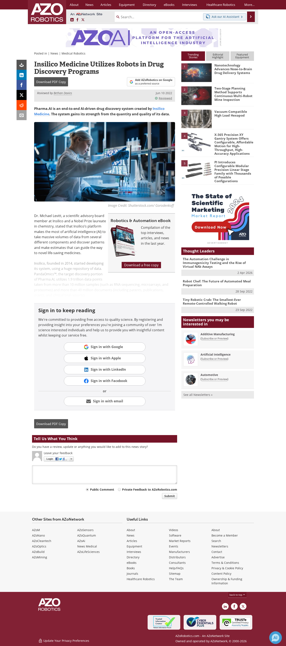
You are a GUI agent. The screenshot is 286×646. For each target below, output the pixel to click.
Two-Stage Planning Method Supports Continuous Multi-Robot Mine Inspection (233, 94)
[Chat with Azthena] (275, 637)
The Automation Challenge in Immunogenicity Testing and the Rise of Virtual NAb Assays (214, 263)
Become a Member (224, 535)
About (131, 530)
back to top (236, 595)
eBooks (132, 563)
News (54, 53)
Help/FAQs (176, 568)
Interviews (134, 552)
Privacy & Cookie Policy (227, 568)
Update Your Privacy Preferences (66, 641)
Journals (132, 574)
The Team (176, 579)
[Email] (22, 115)
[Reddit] (22, 105)
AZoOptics (39, 546)
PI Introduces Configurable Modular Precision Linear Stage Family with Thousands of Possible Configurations (232, 171)
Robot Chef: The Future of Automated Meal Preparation (217, 283)
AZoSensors (85, 530)
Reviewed (165, 98)
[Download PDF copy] (22, 65)
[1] (196, 72)
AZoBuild (38, 552)
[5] (196, 169)
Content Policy (221, 574)
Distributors (177, 557)
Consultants (177, 563)
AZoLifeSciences (88, 552)
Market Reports (180, 541)
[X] (22, 95)
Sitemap (174, 574)
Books (131, 568)
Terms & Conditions (225, 563)
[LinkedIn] (22, 75)
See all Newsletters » (198, 395)
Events (173, 546)
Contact (216, 552)
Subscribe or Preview (214, 338)
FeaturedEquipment (242, 56)
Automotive (209, 375)
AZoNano (38, 535)
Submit (169, 496)
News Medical (87, 546)
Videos (173, 530)
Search (216, 541)
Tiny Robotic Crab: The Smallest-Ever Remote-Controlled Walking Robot (212, 301)
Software (175, 535)
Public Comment (102, 489)
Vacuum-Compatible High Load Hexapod (230, 113)
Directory (133, 557)
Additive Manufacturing (218, 334)
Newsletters (219, 546)
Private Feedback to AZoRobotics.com (149, 489)
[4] (196, 142)
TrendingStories (193, 56)
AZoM (36, 530)
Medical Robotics (73, 53)
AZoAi (81, 541)
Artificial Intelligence (216, 354)
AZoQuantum (86, 535)
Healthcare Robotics (141, 579)
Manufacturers (179, 552)
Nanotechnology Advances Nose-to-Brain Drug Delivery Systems (233, 69)
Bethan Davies (63, 93)
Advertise (218, 557)
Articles (132, 541)
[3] (196, 118)
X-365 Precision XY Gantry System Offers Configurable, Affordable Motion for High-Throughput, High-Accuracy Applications (233, 144)
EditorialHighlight (217, 56)
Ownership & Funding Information (226, 581)
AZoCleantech (41, 541)
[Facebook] (22, 85)
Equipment (134, 546)
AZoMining (39, 557)
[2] (196, 95)
